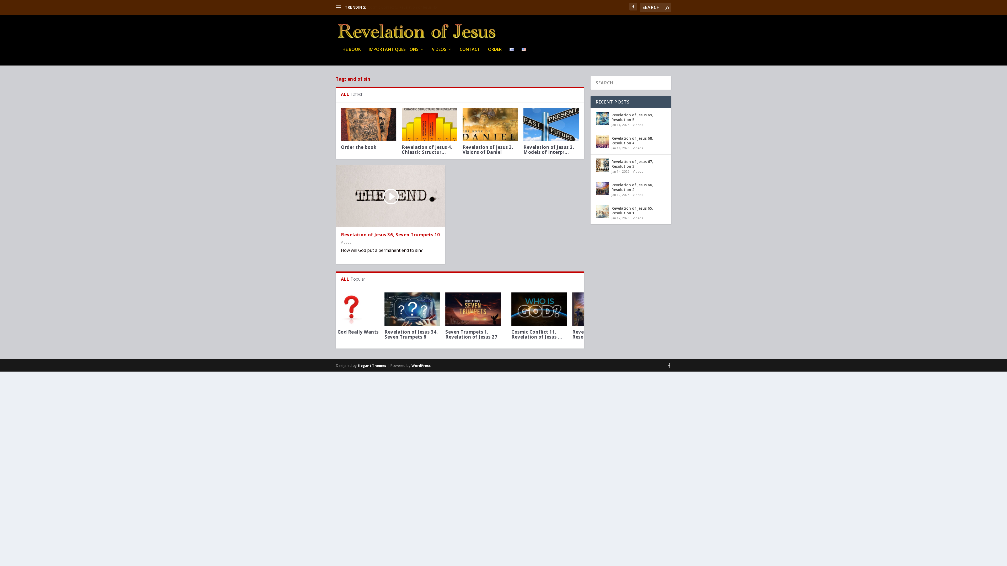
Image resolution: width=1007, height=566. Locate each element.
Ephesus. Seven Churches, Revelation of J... (548, 337)
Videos (439, 49)
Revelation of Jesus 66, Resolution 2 (428, 334)
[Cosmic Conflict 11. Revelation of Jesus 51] (369, 309)
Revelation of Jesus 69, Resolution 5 (632, 117)
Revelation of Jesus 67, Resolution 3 (632, 164)
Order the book (358, 147)
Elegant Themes (372, 365)
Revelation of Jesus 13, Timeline (489, 334)
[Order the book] (369, 124)
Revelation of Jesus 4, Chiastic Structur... (427, 149)
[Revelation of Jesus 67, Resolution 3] (602, 165)
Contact (470, 49)
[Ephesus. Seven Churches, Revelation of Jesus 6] (551, 309)
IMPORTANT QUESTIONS (394, 49)
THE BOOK (350, 49)
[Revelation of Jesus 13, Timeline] (490, 309)
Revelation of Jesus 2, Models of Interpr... (548, 149)
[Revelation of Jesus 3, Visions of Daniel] (490, 124)
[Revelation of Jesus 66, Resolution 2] (429, 309)
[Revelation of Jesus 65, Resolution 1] (602, 211)
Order (495, 49)
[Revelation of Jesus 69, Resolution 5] (602, 118)
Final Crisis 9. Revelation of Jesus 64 (398, 7)
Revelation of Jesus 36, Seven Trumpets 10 (390, 235)
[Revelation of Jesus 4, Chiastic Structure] (429, 124)
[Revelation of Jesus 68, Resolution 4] (602, 141)
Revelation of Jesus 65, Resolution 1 (632, 210)
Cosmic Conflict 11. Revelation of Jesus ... (366, 334)
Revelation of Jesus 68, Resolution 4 (632, 140)
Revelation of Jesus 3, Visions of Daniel (488, 149)
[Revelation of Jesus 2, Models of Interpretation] (551, 124)
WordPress (421, 365)
